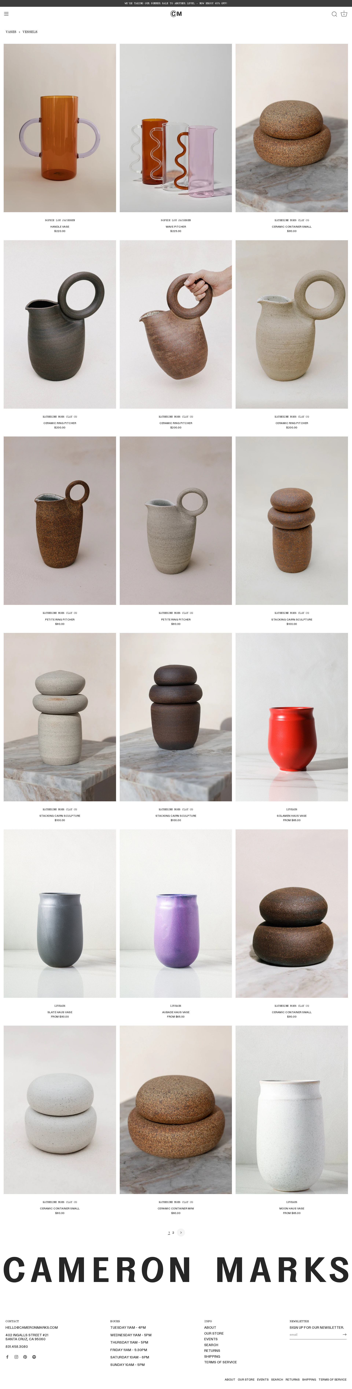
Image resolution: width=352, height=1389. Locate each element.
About (210, 1327)
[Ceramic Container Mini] (176, 1110)
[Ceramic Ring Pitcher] (60, 324)
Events (211, 1339)
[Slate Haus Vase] (60, 913)
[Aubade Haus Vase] (176, 913)
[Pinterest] (25, 1356)
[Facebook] (7, 1356)
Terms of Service (220, 1362)
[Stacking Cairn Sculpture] (292, 520)
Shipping (212, 1356)
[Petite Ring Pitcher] (60, 520)
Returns (212, 1350)
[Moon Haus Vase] (292, 1110)
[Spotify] (34, 1356)
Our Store (214, 1333)
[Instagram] (16, 1356)
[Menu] (6, 14)
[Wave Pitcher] (176, 128)
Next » (181, 1232)
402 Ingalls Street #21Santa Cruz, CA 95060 (27, 1337)
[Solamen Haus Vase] (292, 717)
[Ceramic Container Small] (292, 128)
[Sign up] (344, 1334)
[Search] (334, 14)
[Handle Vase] (60, 128)
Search (211, 1345)
